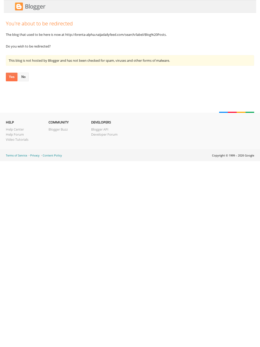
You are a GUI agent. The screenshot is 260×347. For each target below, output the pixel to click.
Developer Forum (104, 134)
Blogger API (99, 129)
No (23, 77)
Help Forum (15, 134)
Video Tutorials (17, 139)
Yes (11, 77)
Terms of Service (16, 155)
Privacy (35, 155)
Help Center (15, 129)
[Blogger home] (30, 9)
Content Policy (52, 155)
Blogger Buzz (58, 129)
